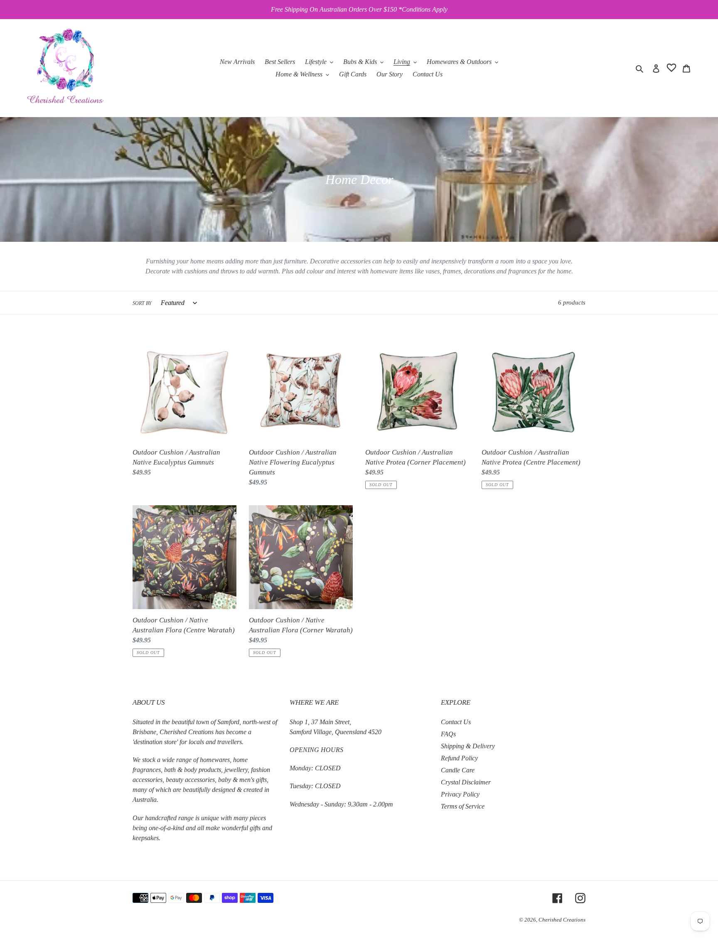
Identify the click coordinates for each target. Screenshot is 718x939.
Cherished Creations (561, 920)
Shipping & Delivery (468, 746)
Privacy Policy (460, 794)
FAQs (448, 733)
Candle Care (458, 770)
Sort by (142, 303)
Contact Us (456, 721)
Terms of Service (462, 806)
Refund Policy (459, 758)
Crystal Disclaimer (466, 782)
